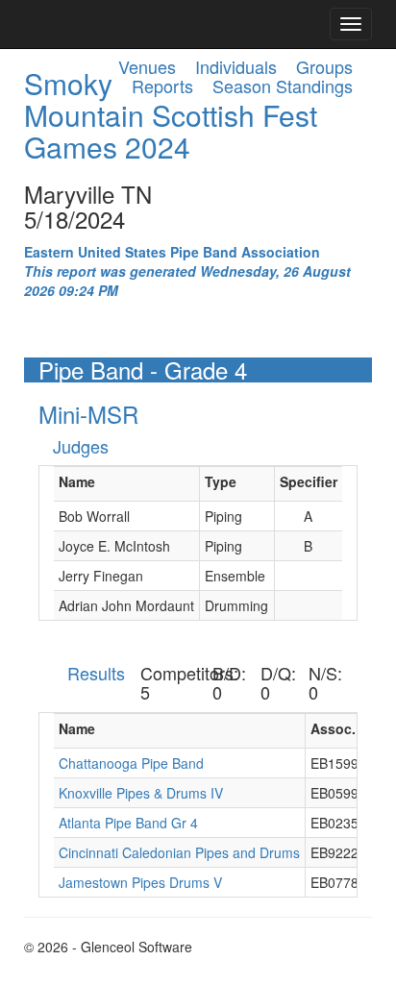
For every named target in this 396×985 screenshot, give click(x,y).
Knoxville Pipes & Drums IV (141, 792)
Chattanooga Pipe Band (131, 763)
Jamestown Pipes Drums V (140, 882)
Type (220, 481)
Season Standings (282, 85)
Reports (162, 85)
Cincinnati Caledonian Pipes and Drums (179, 852)
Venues (147, 66)
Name (77, 481)
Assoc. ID (341, 728)
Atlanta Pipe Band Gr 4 (128, 822)
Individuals (236, 66)
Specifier (308, 481)
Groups (324, 66)
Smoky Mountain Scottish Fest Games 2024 (170, 114)
